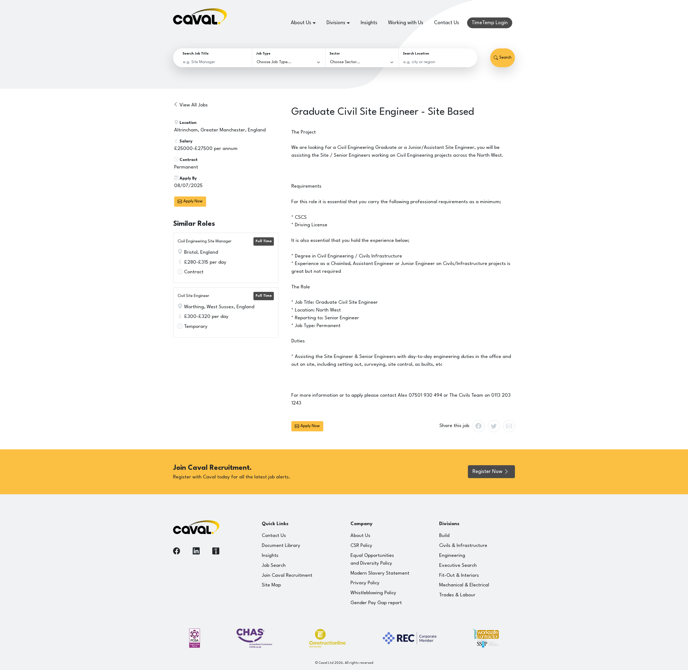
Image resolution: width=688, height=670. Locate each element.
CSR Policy (361, 545)
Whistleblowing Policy (373, 593)
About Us (360, 535)
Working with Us (405, 22)
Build (444, 535)
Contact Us (446, 22)
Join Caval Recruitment (287, 575)
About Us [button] (301, 22)
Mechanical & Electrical (464, 585)
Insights (369, 22)
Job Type (263, 53)
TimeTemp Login (490, 22)
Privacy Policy (364, 583)
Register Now (487, 471)
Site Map (271, 585)
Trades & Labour (457, 595)
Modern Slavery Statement (379, 573)
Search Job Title (195, 53)
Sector (334, 53)
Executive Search (458, 565)
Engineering (452, 555)
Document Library (281, 545)
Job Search (274, 565)
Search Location (416, 53)
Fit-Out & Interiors (459, 575)
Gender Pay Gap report (376, 603)
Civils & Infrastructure (463, 545)
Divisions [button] (336, 22)
